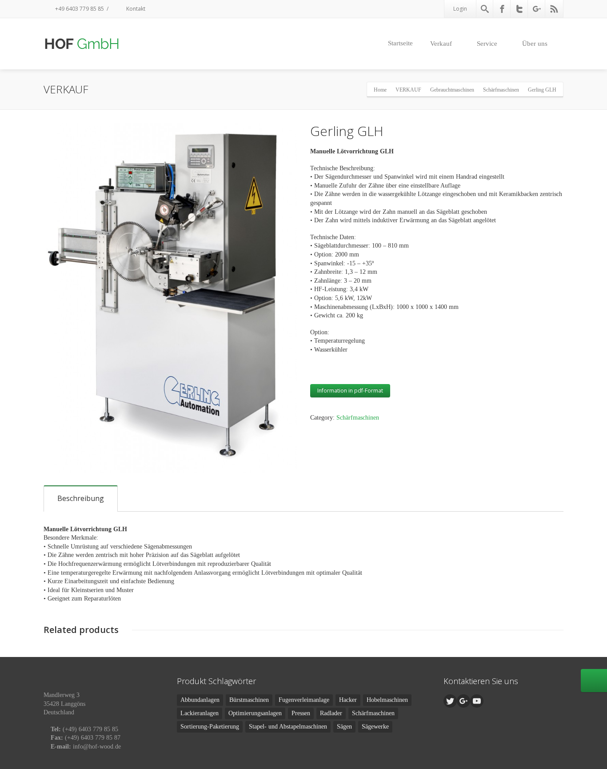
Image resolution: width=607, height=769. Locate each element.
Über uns (534, 43)
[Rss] (554, 9)
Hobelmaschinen (387, 700)
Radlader (331, 713)
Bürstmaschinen (249, 700)
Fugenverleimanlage (304, 700)
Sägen (344, 726)
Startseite (400, 43)
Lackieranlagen (199, 713)
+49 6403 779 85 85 (79, 8)
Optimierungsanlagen (255, 713)
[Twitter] (519, 9)
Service (487, 43)
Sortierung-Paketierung (209, 726)
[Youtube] (476, 701)
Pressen (301, 713)
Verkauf (441, 43)
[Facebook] (502, 9)
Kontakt (135, 8)
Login (460, 8)
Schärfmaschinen (357, 417)
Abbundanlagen (200, 700)
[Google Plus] (537, 9)
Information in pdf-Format (350, 390)
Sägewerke (375, 726)
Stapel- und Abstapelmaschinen (288, 726)
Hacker (348, 700)
